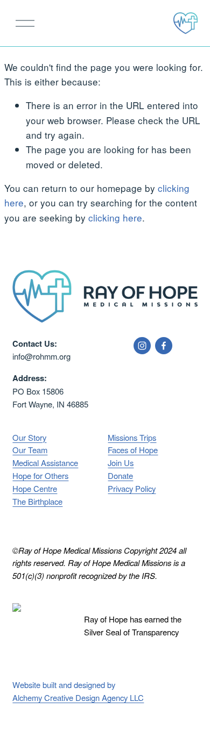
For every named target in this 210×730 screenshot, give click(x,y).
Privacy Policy (132, 488)
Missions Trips (132, 437)
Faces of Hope (133, 449)
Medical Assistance (45, 462)
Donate (120, 475)
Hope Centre (34, 488)
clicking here (115, 217)
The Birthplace (37, 501)
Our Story (29, 437)
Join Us (121, 462)
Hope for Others (40, 475)
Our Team (29, 449)
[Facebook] (163, 345)
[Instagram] (142, 345)
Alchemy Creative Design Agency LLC (78, 697)
